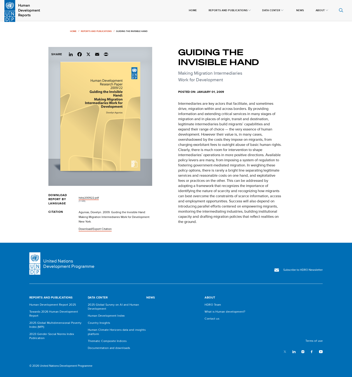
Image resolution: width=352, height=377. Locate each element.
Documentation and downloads (109, 348)
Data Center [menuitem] (271, 10)
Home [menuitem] (193, 10)
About (210, 298)
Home (73, 31)
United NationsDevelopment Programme (68, 263)
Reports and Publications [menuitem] (228, 10)
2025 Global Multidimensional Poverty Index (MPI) (55, 325)
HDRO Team (213, 305)
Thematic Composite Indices (107, 341)
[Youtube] (321, 351)
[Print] (106, 54)
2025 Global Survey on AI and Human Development (113, 307)
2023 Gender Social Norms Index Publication (51, 336)
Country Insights (99, 323)
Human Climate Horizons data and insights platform (117, 332)
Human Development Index (106, 316)
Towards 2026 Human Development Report (53, 314)
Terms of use (314, 340)
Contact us (212, 319)
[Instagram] (302, 351)
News (150, 298)
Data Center (98, 298)
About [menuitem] (320, 10)
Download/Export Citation (95, 229)
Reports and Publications (96, 31)
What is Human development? (225, 312)
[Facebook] (79, 54)
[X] (88, 54)
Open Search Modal (341, 10)
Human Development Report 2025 (52, 305)
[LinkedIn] (71, 54)
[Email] (97, 54)
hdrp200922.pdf (89, 198)
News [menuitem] (300, 10)
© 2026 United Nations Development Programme (60, 366)
